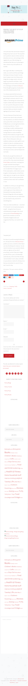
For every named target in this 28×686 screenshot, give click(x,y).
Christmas (19, 456)
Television (16, 491)
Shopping (11, 286)
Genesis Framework (22, 680)
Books (7, 452)
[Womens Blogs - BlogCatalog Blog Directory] (14, 534)
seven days (7, 491)
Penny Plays (8, 390)
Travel (17, 494)
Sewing (11, 491)
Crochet (15, 459)
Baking (7, 449)
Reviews (20, 488)
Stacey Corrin (21, 678)
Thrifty (15, 286)
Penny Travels (8, 386)
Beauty (11, 449)
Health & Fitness (13, 471)
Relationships (13, 488)
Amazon (21, 85)
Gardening (16, 468)
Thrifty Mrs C (8, 494)
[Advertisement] (16, 411)
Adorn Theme (13, 680)
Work (21, 497)
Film (16, 465)
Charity (12, 452)
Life (12, 481)
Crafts (12, 459)
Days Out (11, 462)
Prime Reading (15, 213)
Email (5, 329)
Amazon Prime (19, 241)
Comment (7, 304)
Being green (17, 449)
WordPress (12, 682)
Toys (13, 494)
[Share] (4, 277)
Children (16, 452)
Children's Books (10, 456)
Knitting (12, 478)
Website (6, 336)
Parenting (8, 488)
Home (7, 475)
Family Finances (8, 465)
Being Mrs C (14, 12)
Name (5, 321)
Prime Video (6, 162)
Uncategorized (9, 497)
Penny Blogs (8, 383)
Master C (6, 485)
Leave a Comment (7, 288)
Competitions (7, 459)
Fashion (13, 465)
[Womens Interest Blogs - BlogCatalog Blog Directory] (14, 538)
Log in (17, 682)
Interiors (7, 478)
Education (18, 462)
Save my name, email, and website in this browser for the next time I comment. (13, 349)
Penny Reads (8, 394)
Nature (9, 485)
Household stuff (15, 475)
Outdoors (14, 485)
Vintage (17, 497)
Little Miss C (17, 482)
